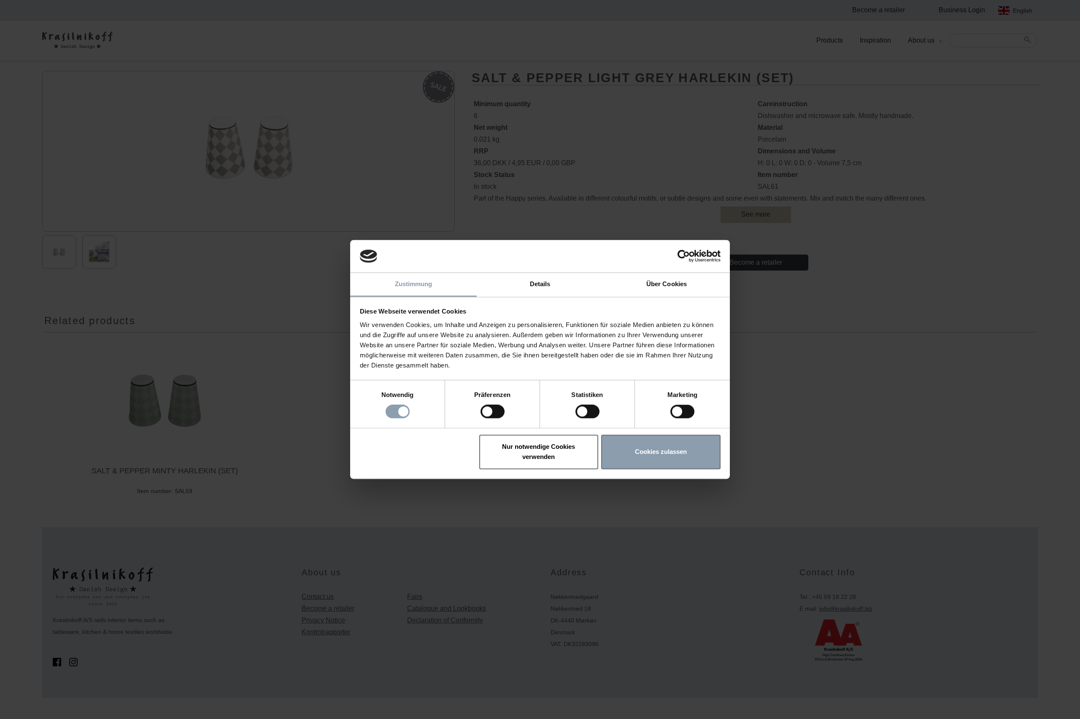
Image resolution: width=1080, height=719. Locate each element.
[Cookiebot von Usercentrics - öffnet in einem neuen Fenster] (684, 256)
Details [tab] (540, 283)
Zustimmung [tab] (413, 283)
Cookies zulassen (661, 451)
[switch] (493, 412)
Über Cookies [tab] (666, 283)
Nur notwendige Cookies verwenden (538, 451)
